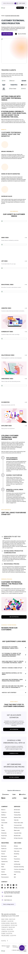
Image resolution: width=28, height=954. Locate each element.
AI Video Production (18, 838)
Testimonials (4, 817)
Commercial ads (18, 825)
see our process (14, 616)
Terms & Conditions (15, 946)
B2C (15, 877)
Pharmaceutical (4, 877)
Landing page (17, 864)
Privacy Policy (8, 946)
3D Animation (17, 812)
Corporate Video (17, 833)
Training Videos (17, 814)
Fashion (3, 871)
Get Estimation (14, 729)
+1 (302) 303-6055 (8, 896)
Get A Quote (20, 7)
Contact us (3, 812)
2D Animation (17, 809)
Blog (2, 827)
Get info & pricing (14, 777)
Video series (16, 851)
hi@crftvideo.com (8, 900)
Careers (3, 830)
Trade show (16, 861)
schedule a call (14, 753)
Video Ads (16, 820)
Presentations (17, 858)
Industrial (3, 869)
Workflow (3, 814)
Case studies (4, 822)
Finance (3, 853)
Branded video (17, 835)
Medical (3, 864)
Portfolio (3, 820)
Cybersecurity (4, 861)
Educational (4, 856)
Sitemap (4, 945)
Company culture (18, 848)
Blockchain (3, 846)
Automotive (3, 874)
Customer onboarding (19, 869)
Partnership (3, 833)
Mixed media (17, 830)
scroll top (3, 940)
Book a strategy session (8, 904)
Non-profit (3, 851)
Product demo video (18, 822)
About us (3, 809)
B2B (15, 874)
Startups (16, 846)
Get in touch (7, 33)
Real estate (4, 858)
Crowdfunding (17, 871)
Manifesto (3, 838)
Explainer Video (17, 817)
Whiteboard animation (19, 827)
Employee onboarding (19, 866)
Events (15, 856)
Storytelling (16, 853)
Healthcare (3, 848)
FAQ (2, 825)
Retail (2, 866)
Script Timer (4, 835)
